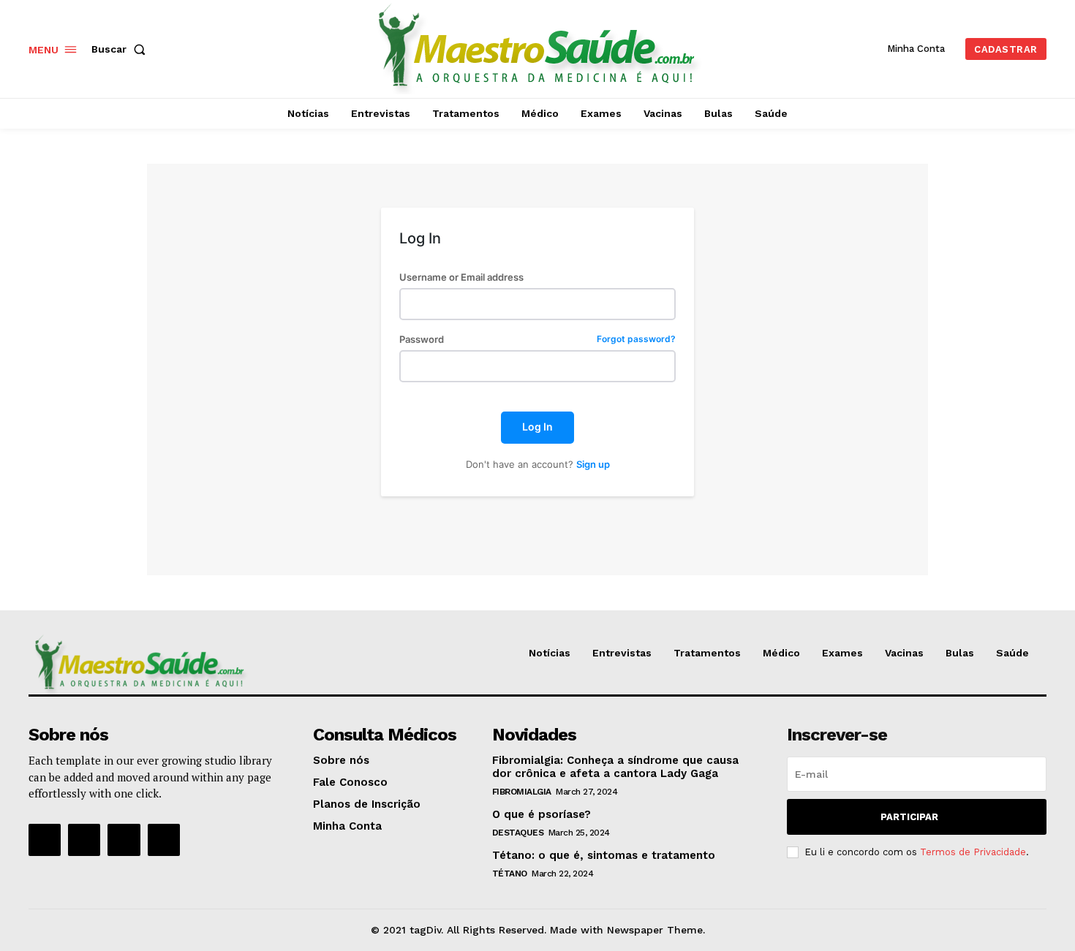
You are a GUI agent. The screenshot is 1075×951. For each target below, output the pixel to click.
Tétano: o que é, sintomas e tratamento (603, 855)
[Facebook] (45, 840)
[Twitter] (124, 840)
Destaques (518, 832)
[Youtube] (164, 840)
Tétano (509, 873)
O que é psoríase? (541, 814)
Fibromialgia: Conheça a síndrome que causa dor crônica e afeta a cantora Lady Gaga (615, 767)
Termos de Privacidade (973, 851)
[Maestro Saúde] (539, 47)
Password (537, 339)
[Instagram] (84, 840)
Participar (909, 816)
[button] (121, 49)
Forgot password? (636, 339)
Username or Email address (461, 277)
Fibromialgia (521, 792)
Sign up (593, 464)
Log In (537, 426)
